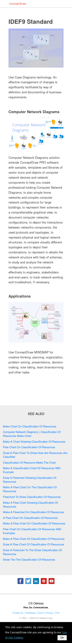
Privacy (49, 612)
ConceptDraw (17, 3)
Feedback (30, 612)
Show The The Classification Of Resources (29, 559)
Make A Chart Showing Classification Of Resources (34, 441)
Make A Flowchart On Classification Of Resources (33, 512)
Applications (19, 296)
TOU (57, 612)
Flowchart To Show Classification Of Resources (32, 497)
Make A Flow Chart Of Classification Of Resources (34, 539)
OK (62, 637)
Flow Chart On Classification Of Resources (29, 447)
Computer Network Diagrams (33, 111)
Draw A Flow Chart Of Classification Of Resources (33, 544)
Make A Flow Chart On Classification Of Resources (34, 523)
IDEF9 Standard (30, 21)
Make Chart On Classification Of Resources (29, 426)
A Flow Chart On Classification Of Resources (30, 518)
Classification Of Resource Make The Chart (29, 462)
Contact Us (17, 612)
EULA (41, 612)
